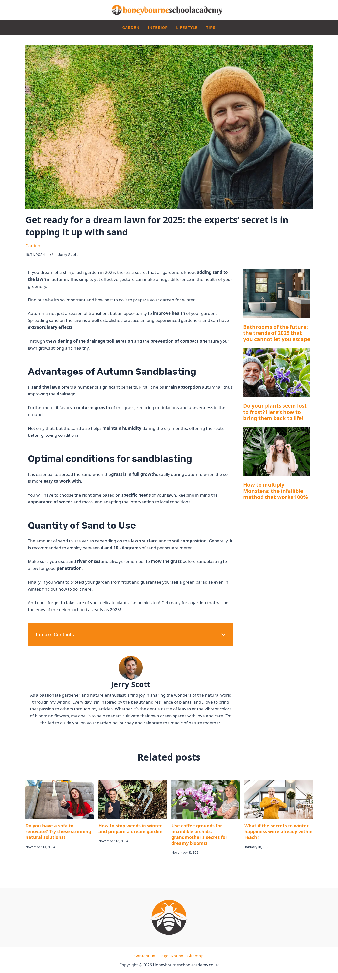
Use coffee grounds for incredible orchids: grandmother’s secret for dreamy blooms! (199, 834)
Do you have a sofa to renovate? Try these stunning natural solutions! (58, 831)
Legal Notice (171, 955)
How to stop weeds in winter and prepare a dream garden (130, 828)
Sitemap (195, 955)
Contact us (144, 955)
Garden (32, 245)
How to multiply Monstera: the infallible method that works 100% (275, 490)
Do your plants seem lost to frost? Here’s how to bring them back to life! (275, 411)
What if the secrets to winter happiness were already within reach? (278, 831)
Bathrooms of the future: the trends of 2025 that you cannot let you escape (276, 333)
